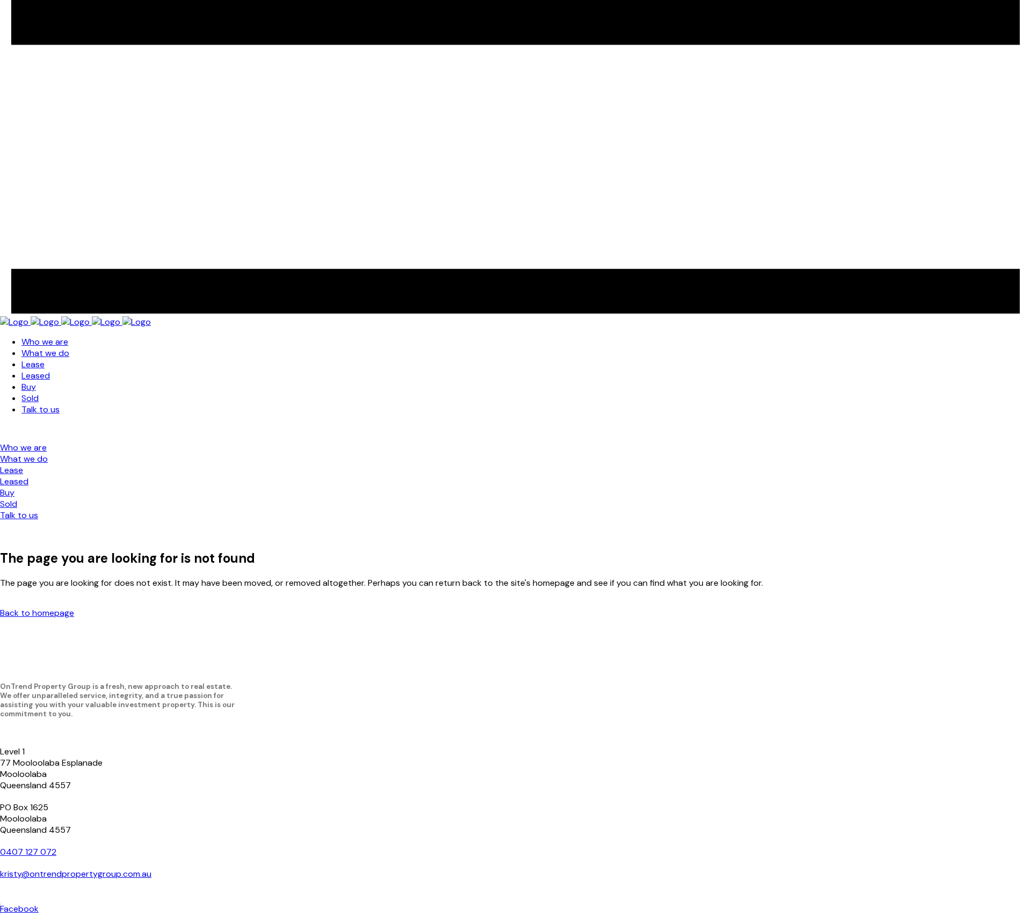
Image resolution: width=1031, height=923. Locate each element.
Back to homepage (37, 613)
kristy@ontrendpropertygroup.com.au (75, 874)
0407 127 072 (28, 851)
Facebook (19, 908)
